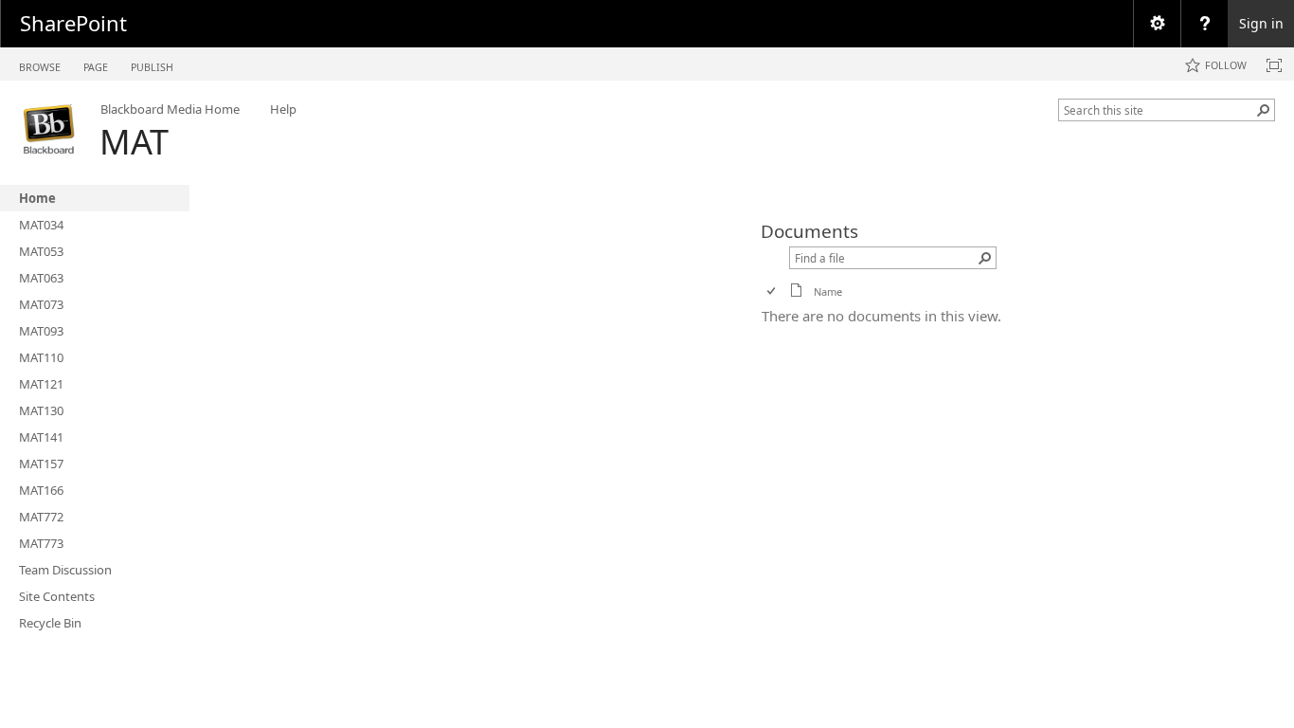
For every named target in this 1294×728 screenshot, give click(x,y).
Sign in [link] (1261, 23)
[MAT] (50, 129)
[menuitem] (1156, 23)
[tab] (40, 63)
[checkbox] (772, 291)
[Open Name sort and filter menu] (821, 306)
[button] (1263, 110)
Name (828, 291)
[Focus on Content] (1274, 65)
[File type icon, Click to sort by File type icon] (796, 293)
